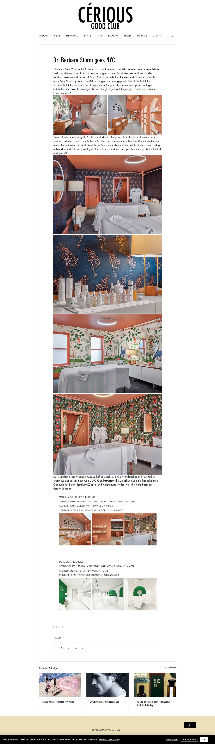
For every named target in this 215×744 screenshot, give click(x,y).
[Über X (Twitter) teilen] (62, 648)
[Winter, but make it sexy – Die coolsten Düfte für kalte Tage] (155, 685)
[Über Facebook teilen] (54, 648)
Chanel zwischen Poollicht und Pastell (58, 702)
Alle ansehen (170, 667)
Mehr (155, 35)
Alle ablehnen (189, 739)
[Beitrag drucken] (83, 648)
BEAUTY (57, 638)
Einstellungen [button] (172, 739)
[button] (172, 36)
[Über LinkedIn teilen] (69, 648)
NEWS (57, 35)
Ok (204, 739)
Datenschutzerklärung (109, 739)
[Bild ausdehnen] (80, 115)
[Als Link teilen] (76, 648)
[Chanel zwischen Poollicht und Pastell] (60, 685)
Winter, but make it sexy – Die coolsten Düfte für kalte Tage (153, 703)
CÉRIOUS (43, 35)
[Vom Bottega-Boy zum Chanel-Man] (107, 685)
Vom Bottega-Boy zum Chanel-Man (104, 702)
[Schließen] (211, 739)
